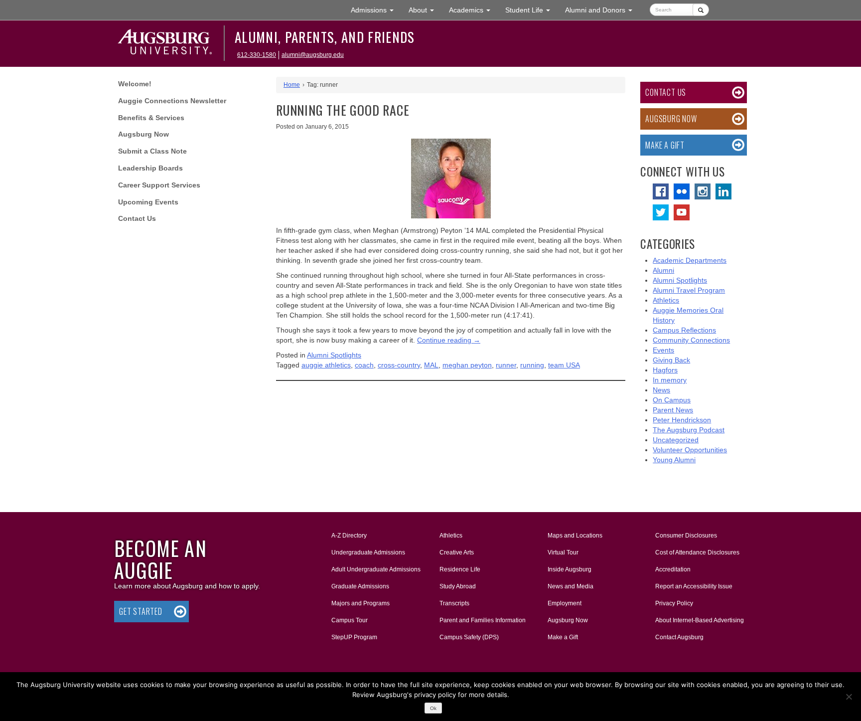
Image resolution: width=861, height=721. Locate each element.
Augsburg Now (143, 134)
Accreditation (673, 569)
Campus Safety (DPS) (469, 637)
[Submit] (701, 9)
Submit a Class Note (152, 151)
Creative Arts (456, 552)
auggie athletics (326, 365)
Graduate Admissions (360, 586)
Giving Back (671, 360)
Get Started (140, 611)
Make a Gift (665, 145)
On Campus (672, 400)
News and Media (570, 586)
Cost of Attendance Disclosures (697, 552)
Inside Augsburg (569, 569)
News (661, 390)
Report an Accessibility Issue (693, 586)
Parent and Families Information (482, 620)
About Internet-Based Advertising (699, 620)
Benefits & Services (151, 118)
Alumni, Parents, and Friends (325, 37)
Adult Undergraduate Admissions (376, 569)
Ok (433, 708)
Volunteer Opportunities (690, 450)
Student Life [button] (531, 9)
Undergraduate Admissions (368, 552)
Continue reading (448, 340)
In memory (670, 380)
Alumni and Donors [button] (602, 9)
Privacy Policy (674, 603)
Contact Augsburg (679, 637)
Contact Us (137, 218)
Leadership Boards (150, 168)
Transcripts (454, 603)
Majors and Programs (360, 603)
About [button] (425, 12)
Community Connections (691, 340)
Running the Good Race (342, 110)
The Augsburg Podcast (688, 430)
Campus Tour (349, 620)
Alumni (663, 270)
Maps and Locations (575, 535)
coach (364, 365)
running (532, 365)
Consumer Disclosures (686, 535)
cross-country (399, 365)
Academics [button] (473, 9)
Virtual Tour (563, 552)
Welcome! (134, 84)
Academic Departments (689, 260)
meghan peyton (467, 365)
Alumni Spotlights (334, 355)
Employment (564, 603)
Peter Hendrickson (682, 420)
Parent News (673, 410)
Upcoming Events (148, 202)
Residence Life (459, 569)
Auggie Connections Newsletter (172, 101)
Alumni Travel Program (689, 290)
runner (506, 365)
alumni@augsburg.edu (313, 54)
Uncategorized (676, 440)
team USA (564, 365)
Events (663, 350)
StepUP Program (354, 637)
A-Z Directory (349, 535)
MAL (431, 365)
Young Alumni (674, 460)
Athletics (666, 300)
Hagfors (665, 370)
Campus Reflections (684, 330)
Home (292, 84)
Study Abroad (457, 586)
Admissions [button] (376, 9)
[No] (849, 697)
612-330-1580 (256, 54)
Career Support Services (159, 185)
